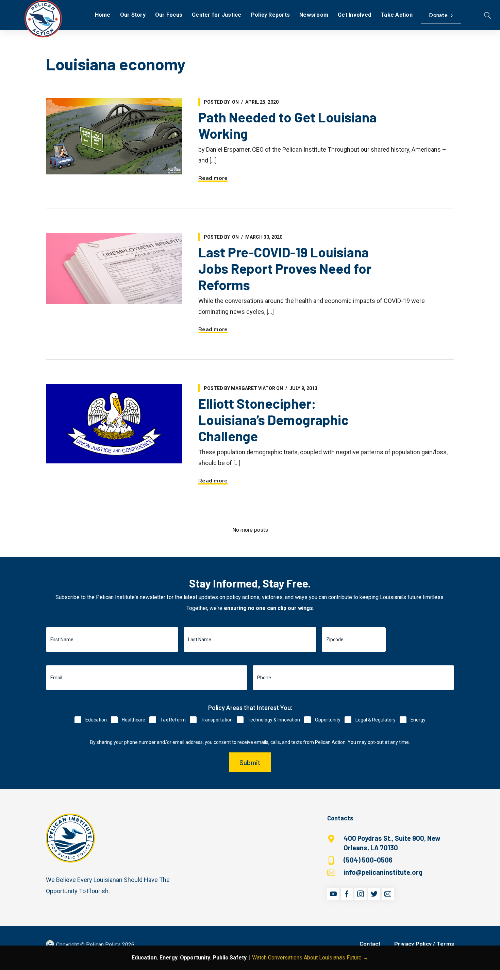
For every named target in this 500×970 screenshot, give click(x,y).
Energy (418, 719)
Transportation (217, 719)
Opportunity (327, 719)
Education (96, 719)
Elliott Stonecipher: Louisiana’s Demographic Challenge (273, 419)
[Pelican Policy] (43, 18)
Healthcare (133, 719)
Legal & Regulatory (375, 719)
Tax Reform (173, 719)
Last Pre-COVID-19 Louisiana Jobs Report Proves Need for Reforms (284, 268)
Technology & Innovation (274, 719)
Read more (213, 178)
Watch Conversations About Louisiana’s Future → (310, 957)
